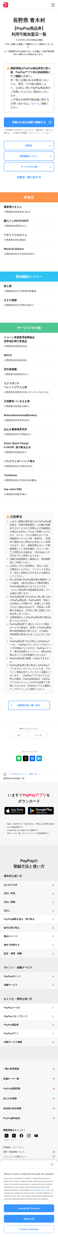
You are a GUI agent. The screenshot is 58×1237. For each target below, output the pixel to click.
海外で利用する (12, 944)
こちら (32, 103)
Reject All (29, 1218)
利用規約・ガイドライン (13, 1147)
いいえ (38, 735)
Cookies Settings (29, 1229)
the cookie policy (38, 1190)
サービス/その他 (29, 166)
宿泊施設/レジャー (29, 156)
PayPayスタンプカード (16, 1016)
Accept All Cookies (29, 1208)
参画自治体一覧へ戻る (29, 705)
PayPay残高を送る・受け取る (19, 919)
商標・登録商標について (13, 1152)
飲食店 (29, 145)
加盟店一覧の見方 (27, 177)
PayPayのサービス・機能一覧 (24, 774)
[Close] (52, 1164)
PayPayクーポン (12, 1007)
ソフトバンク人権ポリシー (14, 1156)
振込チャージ (10, 936)
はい (19, 735)
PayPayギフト (11, 1033)
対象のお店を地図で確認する (29, 122)
